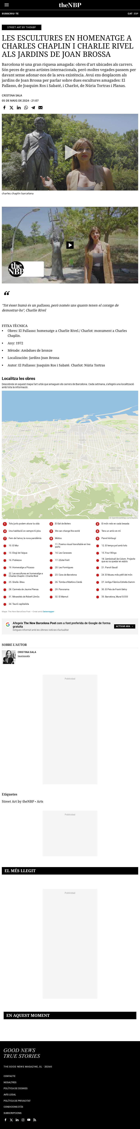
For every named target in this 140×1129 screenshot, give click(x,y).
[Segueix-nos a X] (11, 1120)
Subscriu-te (10, 13)
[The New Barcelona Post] (22, 1053)
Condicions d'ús (13, 1106)
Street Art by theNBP (18, 801)
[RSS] (34, 1120)
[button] (6, 5)
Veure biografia (24, 656)
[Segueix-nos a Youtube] (29, 1120)
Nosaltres (10, 1082)
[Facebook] (4, 107)
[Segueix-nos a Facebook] (5, 1120)
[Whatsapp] (26, 107)
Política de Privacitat (17, 1100)
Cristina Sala (12, 95)
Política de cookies (16, 1088)
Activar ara (123, 626)
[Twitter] (11, 107)
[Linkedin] (18, 107)
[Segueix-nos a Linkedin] (17, 1120)
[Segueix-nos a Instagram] (23, 1120)
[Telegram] (33, 107)
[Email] (40, 107)
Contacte (9, 1076)
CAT (130, 13)
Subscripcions (13, 1113)
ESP (136, 13)
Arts (40, 801)
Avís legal (10, 1094)
